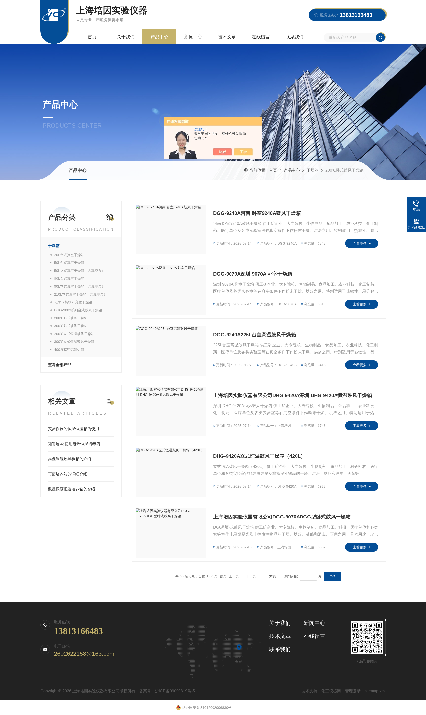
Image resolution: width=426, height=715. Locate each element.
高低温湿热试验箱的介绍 (69, 459)
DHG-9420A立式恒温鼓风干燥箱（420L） (259, 456)
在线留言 (261, 36)
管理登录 (353, 691)
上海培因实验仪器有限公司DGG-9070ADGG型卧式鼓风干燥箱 (282, 516)
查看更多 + (362, 243)
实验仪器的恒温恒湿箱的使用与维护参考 (81, 429)
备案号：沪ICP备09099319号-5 (167, 691)
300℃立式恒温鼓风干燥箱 (74, 342)
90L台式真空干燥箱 (69, 278)
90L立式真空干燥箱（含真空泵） (79, 286)
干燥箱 (313, 170)
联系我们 (294, 36)
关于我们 (126, 36)
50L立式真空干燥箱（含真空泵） (79, 271)
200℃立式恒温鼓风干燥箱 (74, 334)
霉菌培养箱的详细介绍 (67, 474)
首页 (92, 36)
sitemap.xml (375, 691)
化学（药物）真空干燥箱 (73, 302)
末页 (272, 576)
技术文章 (227, 36)
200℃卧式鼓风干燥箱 (71, 318)
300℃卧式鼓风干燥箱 (71, 326)
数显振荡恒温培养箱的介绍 (71, 489)
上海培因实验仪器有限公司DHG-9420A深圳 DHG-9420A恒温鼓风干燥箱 (292, 395)
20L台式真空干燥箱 (69, 255)
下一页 (251, 576)
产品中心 (159, 36)
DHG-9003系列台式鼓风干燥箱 (78, 310)
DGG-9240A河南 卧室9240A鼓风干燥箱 (257, 213)
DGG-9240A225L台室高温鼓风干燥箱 (254, 334)
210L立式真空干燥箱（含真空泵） (80, 294)
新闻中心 (193, 36)
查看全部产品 (59, 365)
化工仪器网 (331, 691)
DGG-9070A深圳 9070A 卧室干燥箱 (252, 274)
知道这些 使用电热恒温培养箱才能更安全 (81, 444)
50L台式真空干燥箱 (69, 263)
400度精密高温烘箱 (69, 350)
